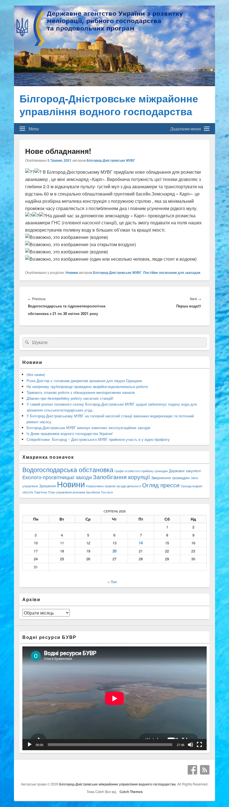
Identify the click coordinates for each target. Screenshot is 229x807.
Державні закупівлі (185, 470)
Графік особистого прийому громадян (141, 471)
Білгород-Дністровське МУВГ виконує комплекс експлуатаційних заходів (88, 427)
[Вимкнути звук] (190, 744)
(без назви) (36, 374)
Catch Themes (130, 791)
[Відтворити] (29, 744)
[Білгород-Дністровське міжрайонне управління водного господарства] (114, 84)
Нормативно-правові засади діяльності (113, 486)
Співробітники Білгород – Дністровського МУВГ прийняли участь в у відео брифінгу (98, 439)
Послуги (107, 492)
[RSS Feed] (204, 770)
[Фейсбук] (192, 770)
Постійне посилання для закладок (171, 272)
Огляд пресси (161, 485)
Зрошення (47, 485)
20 (114, 551)
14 (141, 542)
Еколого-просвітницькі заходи (57, 477)
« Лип (112, 581)
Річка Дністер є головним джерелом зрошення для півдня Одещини (84, 380)
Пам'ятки (40, 492)
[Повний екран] (199, 744)
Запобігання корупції (121, 476)
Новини (72, 272)
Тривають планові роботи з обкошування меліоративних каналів (81, 392)
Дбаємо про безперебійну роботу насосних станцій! (70, 398)
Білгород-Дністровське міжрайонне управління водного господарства (109, 104)
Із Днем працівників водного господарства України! (70, 433)
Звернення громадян (170, 477)
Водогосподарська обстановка (67, 469)
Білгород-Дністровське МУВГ (111, 160)
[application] (114, 698)
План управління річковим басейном (74, 492)
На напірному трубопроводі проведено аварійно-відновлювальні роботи (87, 386)
